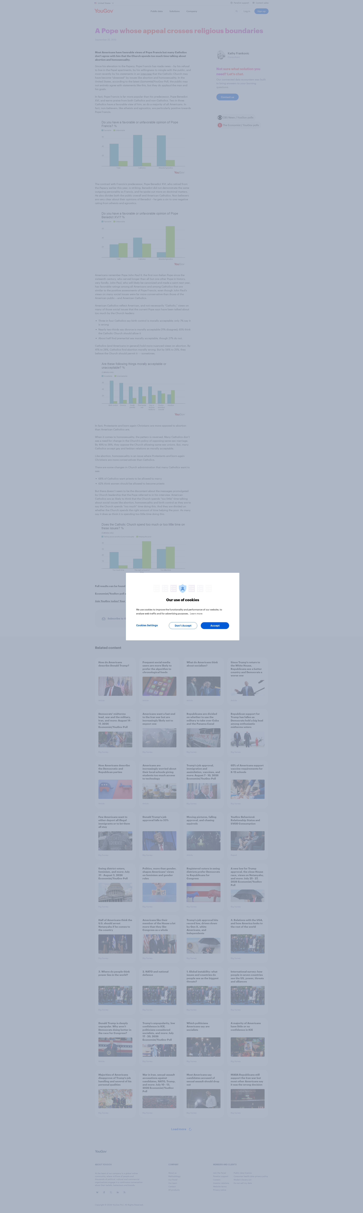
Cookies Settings (147, 625)
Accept (215, 625)
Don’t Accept (183, 625)
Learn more (196, 613)
